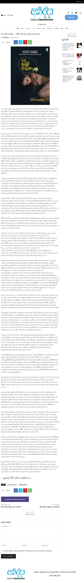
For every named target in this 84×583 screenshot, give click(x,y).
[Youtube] (76, 12)
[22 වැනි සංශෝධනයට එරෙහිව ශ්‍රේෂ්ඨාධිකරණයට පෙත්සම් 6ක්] (79, 62)
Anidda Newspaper (12, 484)
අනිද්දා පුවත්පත (23, 484)
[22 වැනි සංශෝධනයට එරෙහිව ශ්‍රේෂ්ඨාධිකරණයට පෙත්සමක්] (79, 70)
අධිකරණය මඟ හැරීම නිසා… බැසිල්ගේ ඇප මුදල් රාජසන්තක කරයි (68, 55)
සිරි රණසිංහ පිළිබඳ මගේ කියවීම (11, 507)
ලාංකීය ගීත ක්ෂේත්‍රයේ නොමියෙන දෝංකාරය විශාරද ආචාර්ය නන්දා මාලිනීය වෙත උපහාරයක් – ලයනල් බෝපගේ (68, 47)
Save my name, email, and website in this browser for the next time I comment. (28, 551)
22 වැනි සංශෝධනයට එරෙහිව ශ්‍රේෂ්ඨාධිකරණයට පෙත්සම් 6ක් (68, 62)
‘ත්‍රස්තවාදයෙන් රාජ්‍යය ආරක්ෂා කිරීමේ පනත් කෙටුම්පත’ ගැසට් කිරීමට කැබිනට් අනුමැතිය (68, 78)
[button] (80, 12)
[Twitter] (72, 12)
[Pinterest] (25, 42)
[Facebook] (68, 12)
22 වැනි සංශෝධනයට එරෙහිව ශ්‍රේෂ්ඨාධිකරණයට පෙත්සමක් (68, 70)
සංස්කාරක (6, 37)
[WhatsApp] (30, 42)
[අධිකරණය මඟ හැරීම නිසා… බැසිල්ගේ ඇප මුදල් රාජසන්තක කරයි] (79, 55)
